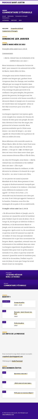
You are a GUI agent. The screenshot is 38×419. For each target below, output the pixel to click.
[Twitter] (6, 407)
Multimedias (10, 16)
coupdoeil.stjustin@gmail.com (12, 356)
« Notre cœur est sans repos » (23, 383)
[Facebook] (8, 407)
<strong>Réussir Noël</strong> (14, 275)
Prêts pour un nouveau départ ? (23, 393)
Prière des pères (19, 323)
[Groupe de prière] (7, 303)
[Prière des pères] (7, 324)
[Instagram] (11, 407)
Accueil (4, 16)
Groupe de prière (19, 302)
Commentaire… (6, 18)
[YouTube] (3, 407)
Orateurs (14, 20)
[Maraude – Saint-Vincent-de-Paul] (7, 313)
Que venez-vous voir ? (20, 373)
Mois (20, 20)
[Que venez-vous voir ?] (7, 375)
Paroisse (13, 2)
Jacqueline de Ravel (17, 28)
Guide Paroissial (17, 361)
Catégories (5, 20)
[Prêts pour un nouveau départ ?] (7, 394)
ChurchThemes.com (8, 414)
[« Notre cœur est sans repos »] (7, 384)
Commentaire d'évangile (21, 16)
